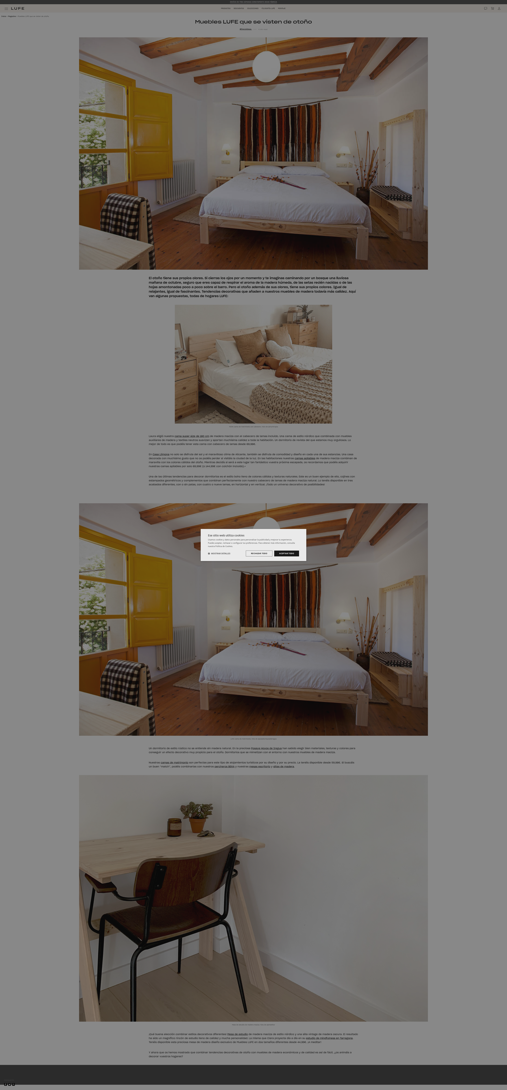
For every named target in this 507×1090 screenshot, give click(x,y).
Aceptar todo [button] (286, 553)
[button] (219, 553)
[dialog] (253, 545)
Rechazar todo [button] (259, 553)
